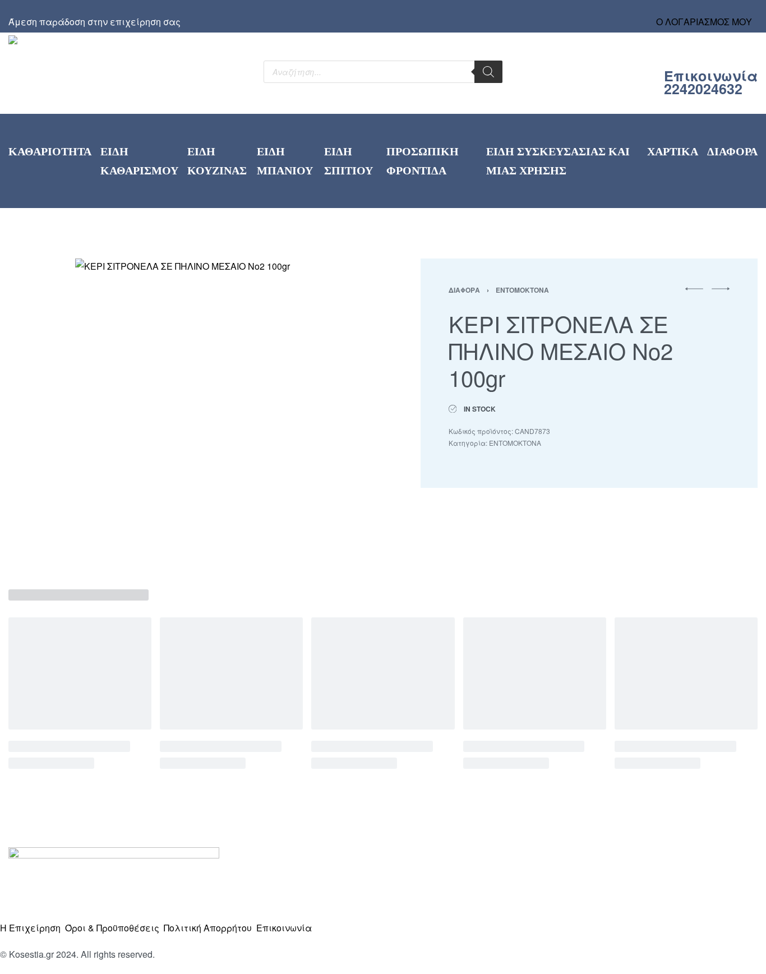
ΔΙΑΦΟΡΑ (464, 290)
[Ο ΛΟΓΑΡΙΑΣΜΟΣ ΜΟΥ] (704, 11)
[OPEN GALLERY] (188, 409)
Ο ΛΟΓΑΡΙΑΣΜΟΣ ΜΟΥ (704, 21)
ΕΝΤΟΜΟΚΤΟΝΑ (522, 290)
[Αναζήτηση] (488, 72)
